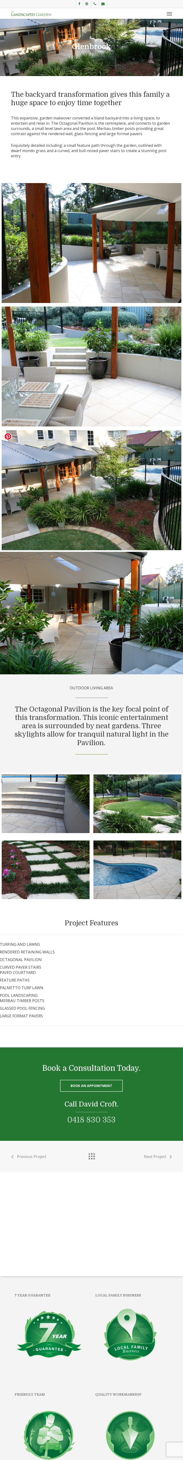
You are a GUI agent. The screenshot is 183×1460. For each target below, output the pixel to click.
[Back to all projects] (91, 1155)
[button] (169, 13)
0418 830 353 (91, 1120)
